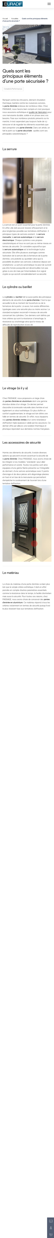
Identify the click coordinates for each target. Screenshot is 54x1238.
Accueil (5, 19)
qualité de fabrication (38, 112)
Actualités (14, 19)
